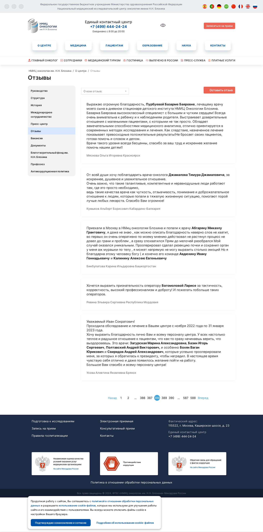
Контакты (217, 45)
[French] (240, 6)
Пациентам (114, 45)
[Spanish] (204, 6)
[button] (105, 91)
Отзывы (36, 131)
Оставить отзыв (221, 90)
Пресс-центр (39, 123)
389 (164, 398)
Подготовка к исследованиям (53, 421)
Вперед (203, 398)
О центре (44, 45)
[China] (233, 6)
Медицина (78, 45)
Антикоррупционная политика (50, 171)
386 (142, 398)
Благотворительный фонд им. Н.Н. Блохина (50, 154)
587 (185, 398)
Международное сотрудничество (41, 114)
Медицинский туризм (104, 60)
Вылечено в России (163, 60)
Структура (38, 97)
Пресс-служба (194, 60)
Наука (186, 45)
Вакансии (37, 138)
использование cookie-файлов (77, 505)
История (36, 105)
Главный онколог (44, 60)
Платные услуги (223, 60)
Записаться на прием (219, 25)
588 (193, 398)
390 (171, 398)
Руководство (39, 90)
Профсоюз (38, 164)
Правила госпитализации (50, 435)
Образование (152, 45)
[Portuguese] (212, 6)
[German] (219, 6)
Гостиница (135, 60)
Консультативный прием (117, 428)
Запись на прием (44, 428)
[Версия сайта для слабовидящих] (163, 27)
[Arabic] (226, 6)
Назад (112, 398)
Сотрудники (73, 60)
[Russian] (255, 6)
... (135, 398)
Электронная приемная (116, 421)
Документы (38, 145)
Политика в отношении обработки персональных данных (131, 482)
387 (149, 398)
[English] (247, 6)
